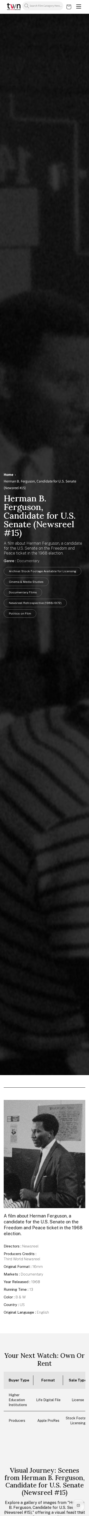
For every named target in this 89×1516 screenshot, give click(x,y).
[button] (78, 6)
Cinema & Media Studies (26, 582)
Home (8, 474)
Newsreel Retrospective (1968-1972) (35, 603)
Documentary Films (23, 592)
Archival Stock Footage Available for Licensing (42, 571)
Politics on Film (20, 613)
